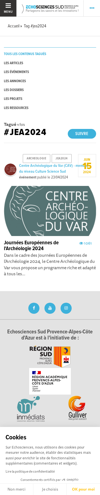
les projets (13, 99)
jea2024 (62, 158)
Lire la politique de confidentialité (30, 471)
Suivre (81, 134)
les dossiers (14, 90)
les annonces (15, 81)
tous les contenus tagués (25, 54)
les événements (16, 72)
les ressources (16, 108)
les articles (13, 63)
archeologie (36, 158)
